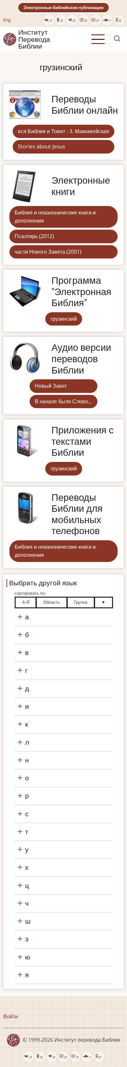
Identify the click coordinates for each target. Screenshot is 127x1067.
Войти (10, 1016)
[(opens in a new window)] (48, 20)
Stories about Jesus (41, 146)
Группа (80, 602)
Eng (6, 20)
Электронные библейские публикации (63, 7)
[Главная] (9, 38)
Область (51, 602)
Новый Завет (51, 385)
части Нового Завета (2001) (48, 251)
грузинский (63, 318)
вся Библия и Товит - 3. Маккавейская (63, 131)
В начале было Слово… (63, 401)
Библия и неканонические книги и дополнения (55, 216)
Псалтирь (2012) (34, 236)
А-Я (25, 602)
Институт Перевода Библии (34, 39)
